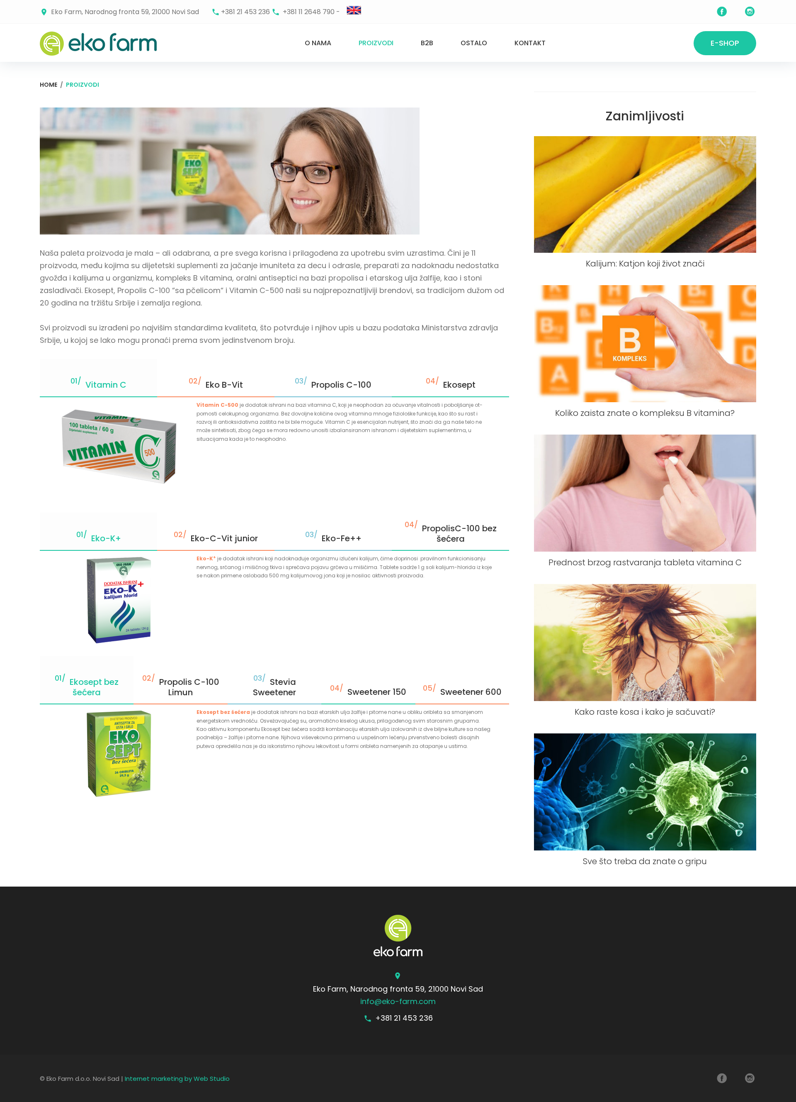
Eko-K (206, 558)
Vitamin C (105, 385)
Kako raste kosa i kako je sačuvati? (645, 712)
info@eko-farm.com (398, 1001)
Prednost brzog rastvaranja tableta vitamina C (645, 562)
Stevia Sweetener (274, 687)
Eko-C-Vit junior (224, 538)
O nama (318, 43)
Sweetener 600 (471, 692)
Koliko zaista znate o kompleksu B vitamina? (645, 413)
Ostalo (474, 43)
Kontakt (530, 43)
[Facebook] (722, 11)
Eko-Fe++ (342, 538)
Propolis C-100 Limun (189, 687)
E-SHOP (725, 43)
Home (48, 85)
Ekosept (459, 385)
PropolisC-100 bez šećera (459, 533)
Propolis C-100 (341, 385)
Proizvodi (376, 43)
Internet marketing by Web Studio (177, 1078)
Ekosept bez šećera (94, 687)
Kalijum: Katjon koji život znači (645, 263)
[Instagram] (750, 11)
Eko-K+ (106, 538)
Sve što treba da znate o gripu (645, 861)
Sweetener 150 (376, 692)
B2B (427, 43)
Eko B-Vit (224, 385)
